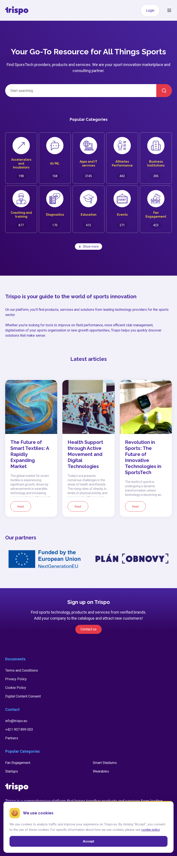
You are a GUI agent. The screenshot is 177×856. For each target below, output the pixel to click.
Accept (88, 841)
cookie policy (150, 829)
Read (20, 506)
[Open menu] (169, 10)
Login (150, 10)
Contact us (88, 629)
